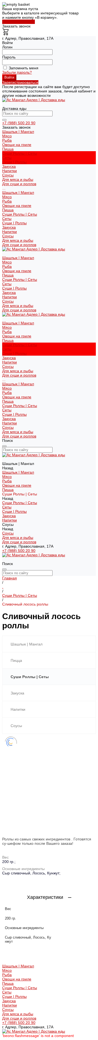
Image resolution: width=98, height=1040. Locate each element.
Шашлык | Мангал (18, 192)
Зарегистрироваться (20, 82)
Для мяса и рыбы (17, 179)
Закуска (9, 227)
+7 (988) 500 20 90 (18, 123)
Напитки (9, 231)
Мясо (7, 136)
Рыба (7, 140)
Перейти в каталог (18, 22)
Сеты (6, 158)
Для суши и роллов (19, 184)
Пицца (8, 210)
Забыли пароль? (17, 72)
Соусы (8, 236)
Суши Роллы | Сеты (19, 214)
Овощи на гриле (16, 144)
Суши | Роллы (14, 162)
